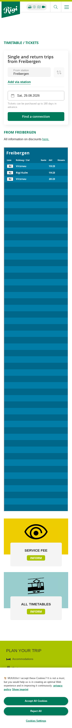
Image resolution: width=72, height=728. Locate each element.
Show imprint (20, 689)
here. (45, 139)
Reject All (36, 711)
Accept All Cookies (36, 700)
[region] (36, 698)
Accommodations (22, 658)
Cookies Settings (36, 720)
